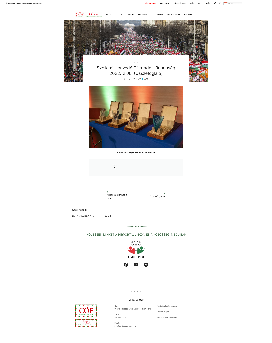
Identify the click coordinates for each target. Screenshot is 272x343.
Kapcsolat (165, 3)
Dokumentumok (173, 15)
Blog (120, 15)
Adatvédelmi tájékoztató (168, 306)
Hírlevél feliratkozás (184, 3)
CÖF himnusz (150, 3)
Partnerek (158, 15)
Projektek (142, 15)
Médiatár (188, 15)
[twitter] (220, 3)
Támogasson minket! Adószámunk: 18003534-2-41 (23, 3)
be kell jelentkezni (103, 216)
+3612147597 (120, 317)
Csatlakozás (204, 3)
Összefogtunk (157, 196)
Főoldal (110, 15)
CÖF (146, 79)
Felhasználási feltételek (167, 317)
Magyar (230, 3)
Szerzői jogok (163, 312)
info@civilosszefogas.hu (125, 326)
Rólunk (131, 15)
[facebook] (215, 3)
